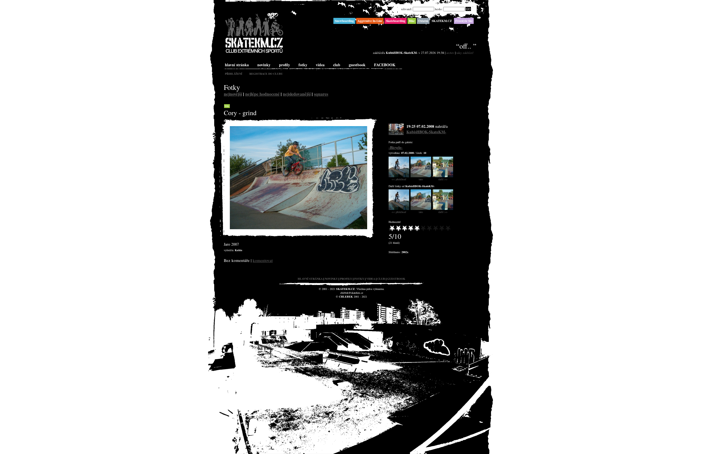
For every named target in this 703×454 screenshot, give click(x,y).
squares (321, 94)
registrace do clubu (266, 74)
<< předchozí (399, 179)
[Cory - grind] (298, 228)
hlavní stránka (237, 65)
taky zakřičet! (465, 53)
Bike (227, 106)
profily (284, 65)
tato (421, 179)
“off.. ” (466, 46)
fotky (303, 65)
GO (468, 9)
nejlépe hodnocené (262, 94)
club (336, 65)
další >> (443, 179)
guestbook (357, 65)
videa (320, 65)
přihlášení (233, 74)
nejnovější (233, 94)
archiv (450, 53)
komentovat (263, 260)
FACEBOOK (384, 65)
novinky (263, 65)
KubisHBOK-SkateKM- (426, 132)
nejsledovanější (297, 94)
